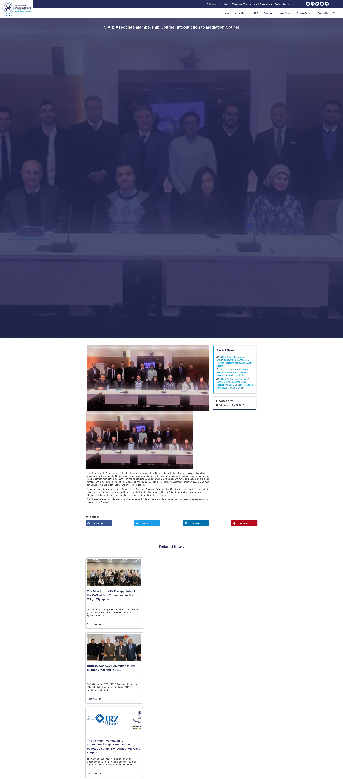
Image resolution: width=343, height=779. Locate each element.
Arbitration (243, 13)
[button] (334, 13)
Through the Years (240, 4)
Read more (93, 624)
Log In (286, 4)
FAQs (277, 4)
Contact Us (323, 13)
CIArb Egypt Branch (263, 4)
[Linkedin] (308, 4)
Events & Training (304, 13)
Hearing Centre (284, 13)
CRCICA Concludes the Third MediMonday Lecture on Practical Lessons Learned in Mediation (232, 372)
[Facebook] (313, 4)
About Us (229, 13)
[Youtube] (322, 4)
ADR (256, 13)
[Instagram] (327, 4)
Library (226, 4)
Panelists (268, 13)
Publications (212, 4)
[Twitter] (317, 4)
